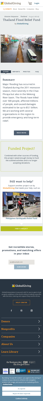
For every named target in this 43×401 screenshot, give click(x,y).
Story (6, 72)
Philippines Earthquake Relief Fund (21, 218)
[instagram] (21, 310)
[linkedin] (32, 310)
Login (36, 3)
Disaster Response (11, 16)
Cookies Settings (21, 398)
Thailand (24, 16)
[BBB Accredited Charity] (21, 371)
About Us (7, 344)
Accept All (21, 389)
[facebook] (11, 310)
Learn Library (9, 352)
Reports (16, 72)
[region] (21, 388)
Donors (5, 321)
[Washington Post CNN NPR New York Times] (21, 364)
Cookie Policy (7, 384)
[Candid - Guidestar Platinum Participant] (12, 371)
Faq (37, 72)
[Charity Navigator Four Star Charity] (6, 371)
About (15, 9)
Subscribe (21, 267)
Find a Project (21, 229)
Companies (30, 9)
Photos (26, 72)
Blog (37, 9)
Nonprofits (21, 9)
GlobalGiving (22, 23)
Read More (21, 133)
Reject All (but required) (21, 394)
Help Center (21, 302)
